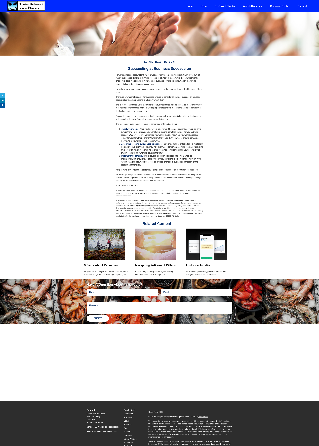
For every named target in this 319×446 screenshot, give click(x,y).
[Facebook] (2, 105)
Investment (129, 417)
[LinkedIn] (2, 100)
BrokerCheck (203, 417)
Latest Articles (130, 439)
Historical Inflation (198, 265)
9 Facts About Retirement (101, 265)
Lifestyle (128, 435)
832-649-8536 (99, 413)
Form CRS (158, 412)
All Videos (128, 442)
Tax (125, 428)
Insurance (128, 424)
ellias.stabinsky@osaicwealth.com (102, 431)
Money (127, 432)
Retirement (128, 413)
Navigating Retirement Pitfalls (155, 265)
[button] (190, 6)
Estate (126, 421)
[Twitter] (2, 95)
